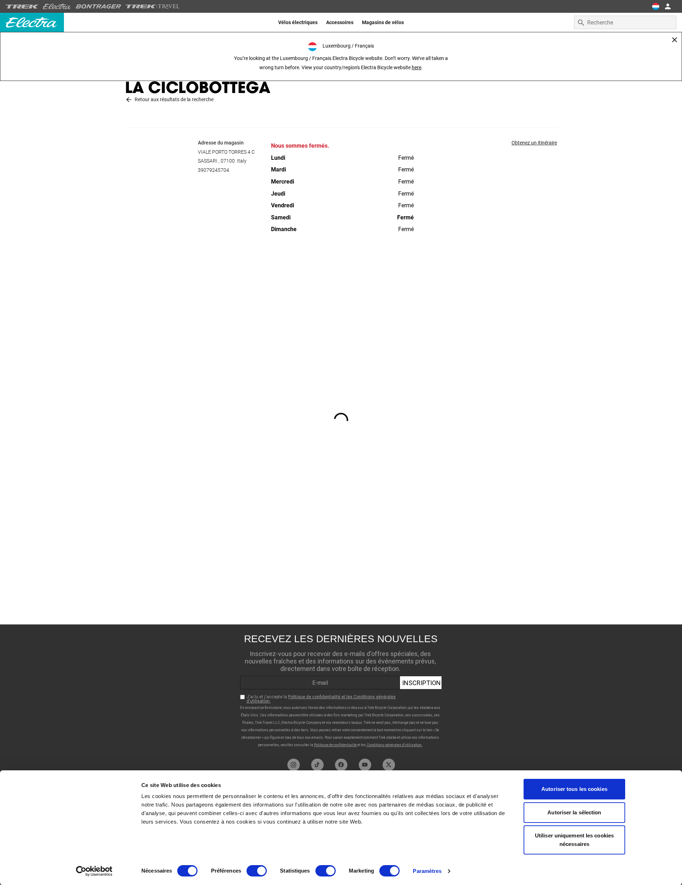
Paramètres (427, 871)
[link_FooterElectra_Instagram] (293, 765)
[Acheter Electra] (57, 6)
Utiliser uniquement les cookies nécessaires (574, 839)
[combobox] (625, 22)
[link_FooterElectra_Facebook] (341, 765)
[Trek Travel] (152, 6)
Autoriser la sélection (574, 812)
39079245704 (213, 170)
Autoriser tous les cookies (574, 789)
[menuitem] (298, 22)
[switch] (257, 870)
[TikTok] (317, 765)
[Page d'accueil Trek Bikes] (22, 7)
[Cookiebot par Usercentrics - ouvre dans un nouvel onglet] (94, 871)
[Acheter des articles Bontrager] (98, 6)
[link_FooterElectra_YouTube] (365, 765)
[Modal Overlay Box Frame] (341, 689)
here (416, 67)
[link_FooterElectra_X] (389, 765)
